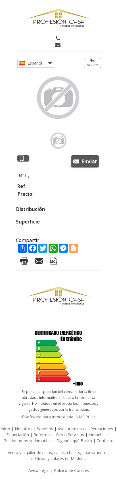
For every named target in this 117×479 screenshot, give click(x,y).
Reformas (43, 434)
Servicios (45, 428)
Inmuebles (98, 434)
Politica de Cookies (71, 470)
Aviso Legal (38, 470)
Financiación (17, 434)
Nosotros (23, 428)
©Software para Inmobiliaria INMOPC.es (58, 417)
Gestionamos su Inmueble (27, 440)
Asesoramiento (72, 428)
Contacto (105, 440)
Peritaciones (101, 428)
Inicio (5, 428)
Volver (92, 64)
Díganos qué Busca (74, 440)
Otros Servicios (70, 434)
